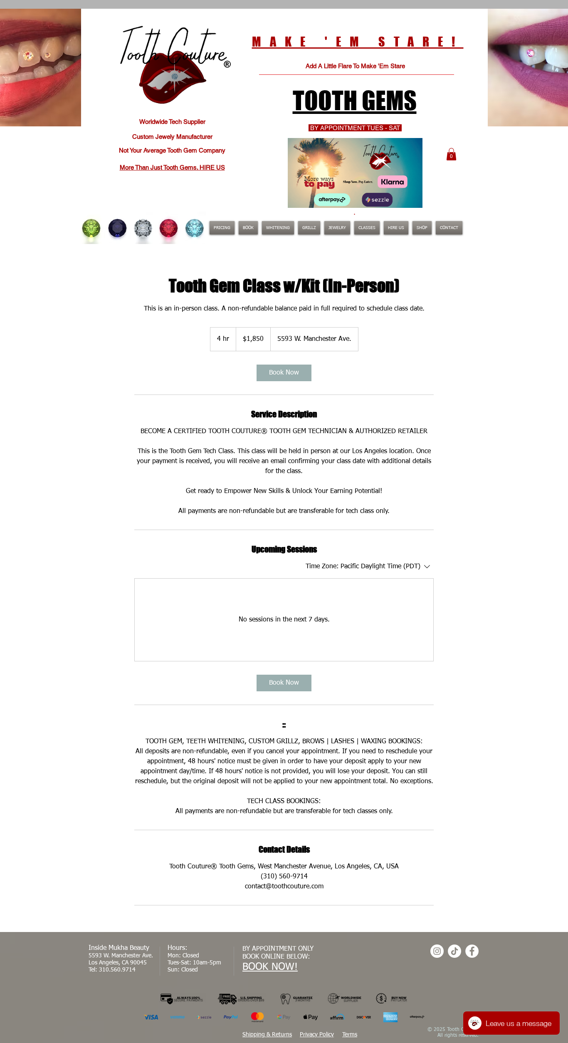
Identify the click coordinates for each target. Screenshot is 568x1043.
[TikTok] (454, 951)
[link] (284, 373)
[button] (451, 154)
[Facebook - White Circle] (472, 951)
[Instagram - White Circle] (437, 951)
